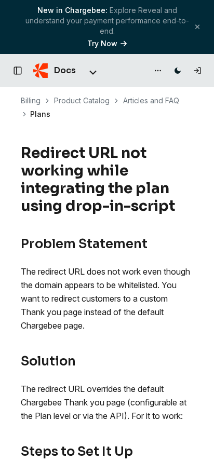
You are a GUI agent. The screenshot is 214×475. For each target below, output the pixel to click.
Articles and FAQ (151, 100)
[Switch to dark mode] (177, 70)
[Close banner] (197, 26)
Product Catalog (82, 100)
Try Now (102, 43)
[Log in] (197, 70)
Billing (31, 100)
